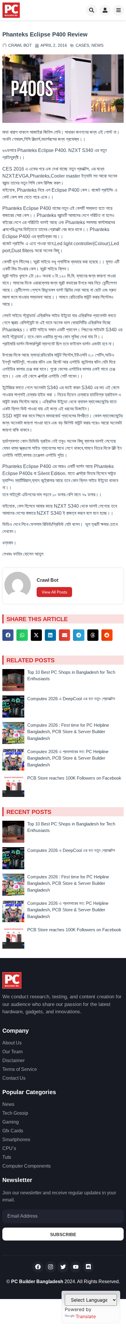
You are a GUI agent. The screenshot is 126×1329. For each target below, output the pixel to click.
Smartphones (16, 1139)
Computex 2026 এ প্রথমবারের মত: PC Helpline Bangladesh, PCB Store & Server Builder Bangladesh (67, 758)
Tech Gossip (15, 1113)
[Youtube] (75, 1267)
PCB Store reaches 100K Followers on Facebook (74, 777)
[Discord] (88, 1267)
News (97, 45)
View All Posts (54, 592)
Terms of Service (19, 1069)
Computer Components (26, 1165)
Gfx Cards (12, 1130)
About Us (12, 1042)
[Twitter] (63, 1267)
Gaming (10, 1121)
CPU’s (9, 1148)
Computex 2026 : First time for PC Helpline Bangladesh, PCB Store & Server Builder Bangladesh (68, 732)
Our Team (12, 1051)
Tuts (6, 1157)
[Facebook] (37, 1267)
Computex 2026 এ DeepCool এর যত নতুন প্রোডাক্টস (71, 698)
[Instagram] (50, 1267)
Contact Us (13, 1078)
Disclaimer (13, 1060)
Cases (82, 45)
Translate (86, 1316)
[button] (7, 635)
